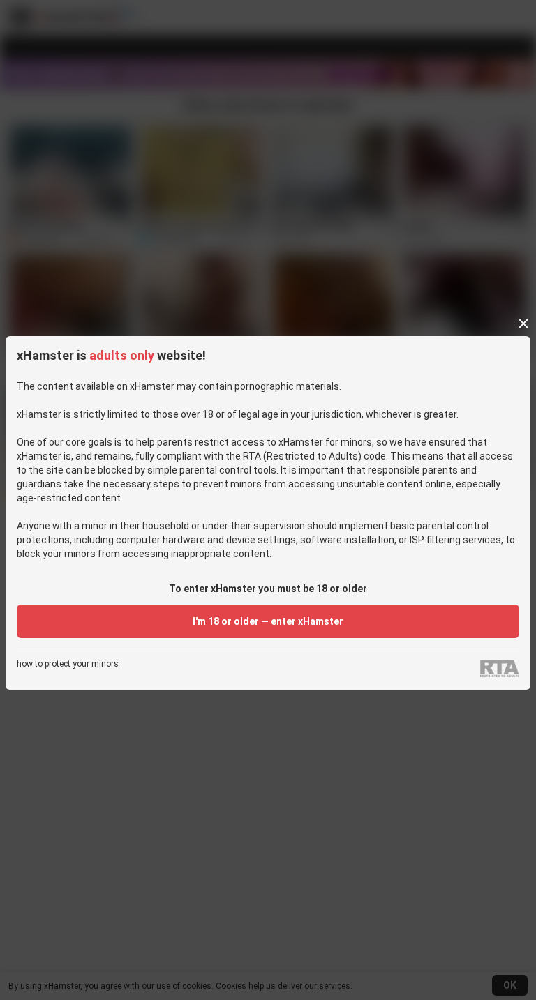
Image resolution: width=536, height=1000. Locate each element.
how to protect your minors (68, 664)
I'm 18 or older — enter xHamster (268, 621)
